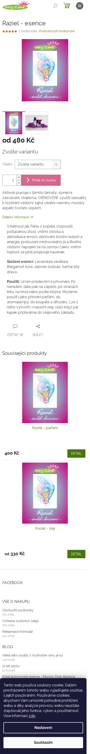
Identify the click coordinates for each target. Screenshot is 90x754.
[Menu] (79, 5)
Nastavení (43, 727)
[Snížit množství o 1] (18, 183)
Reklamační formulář (17, 631)
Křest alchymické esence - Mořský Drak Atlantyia (38, 677)
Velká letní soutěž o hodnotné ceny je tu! (32, 655)
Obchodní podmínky (17, 610)
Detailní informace (15, 217)
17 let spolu (10, 666)
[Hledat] (55, 5)
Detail (76, 453)
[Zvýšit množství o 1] (18, 177)
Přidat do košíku (44, 180)
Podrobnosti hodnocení (57, 31)
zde (32, 716)
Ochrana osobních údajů (20, 621)
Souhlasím (43, 742)
